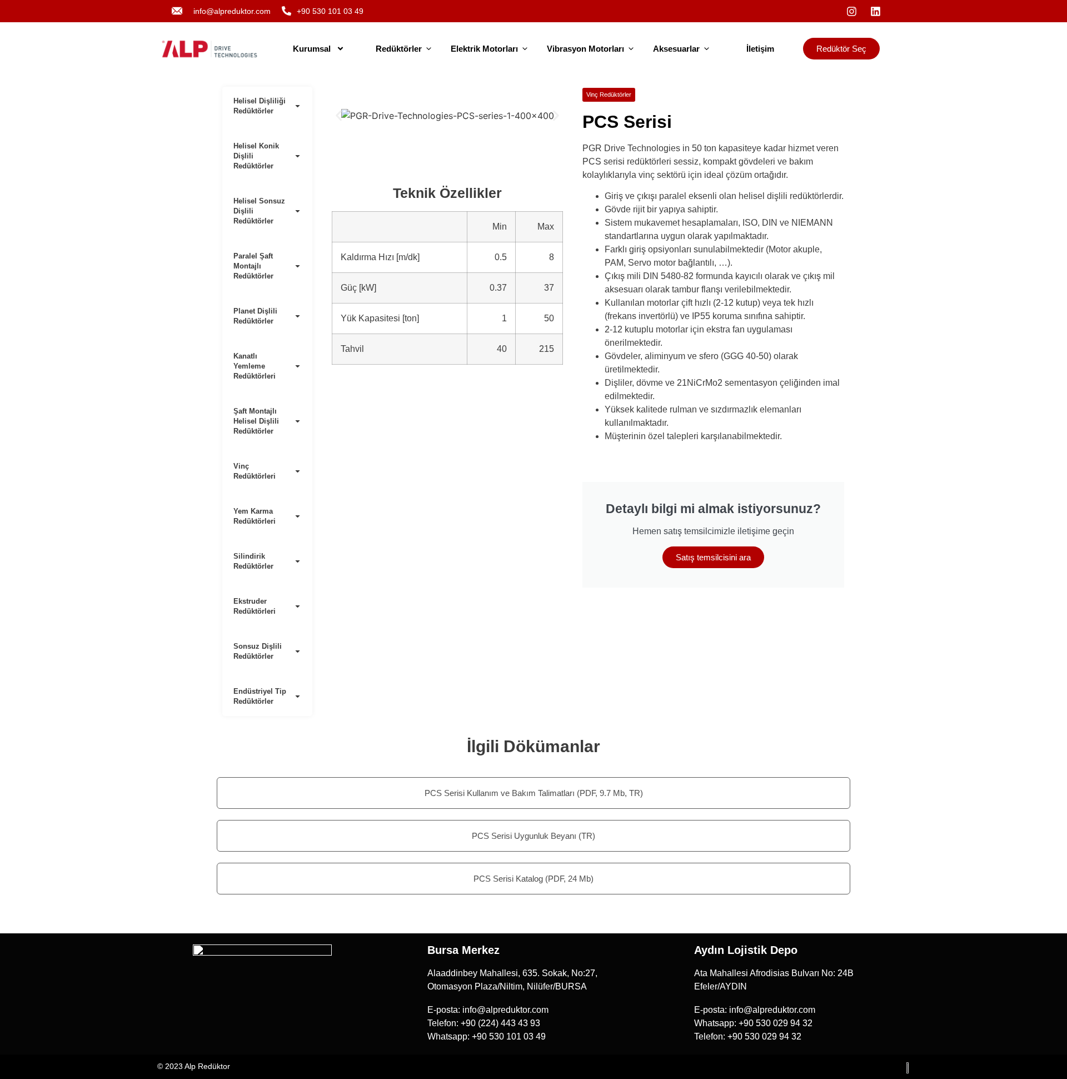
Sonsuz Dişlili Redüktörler (257, 651)
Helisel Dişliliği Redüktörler (259, 106)
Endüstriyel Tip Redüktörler (259, 696)
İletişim (760, 48)
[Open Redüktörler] (429, 49)
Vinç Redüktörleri (254, 471)
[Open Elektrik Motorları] (525, 49)
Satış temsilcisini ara (713, 557)
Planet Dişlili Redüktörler (255, 316)
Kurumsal (312, 48)
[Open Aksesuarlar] (706, 49)
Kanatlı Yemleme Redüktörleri (254, 366)
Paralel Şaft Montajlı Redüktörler (253, 266)
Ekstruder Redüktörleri (254, 606)
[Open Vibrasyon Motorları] (631, 49)
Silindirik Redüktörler (253, 561)
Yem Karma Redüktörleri (254, 516)
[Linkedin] (875, 11)
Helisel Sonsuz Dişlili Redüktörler (259, 211)
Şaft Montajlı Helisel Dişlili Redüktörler (256, 421)
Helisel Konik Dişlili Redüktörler (256, 156)
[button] (339, 115)
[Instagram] (851, 11)
